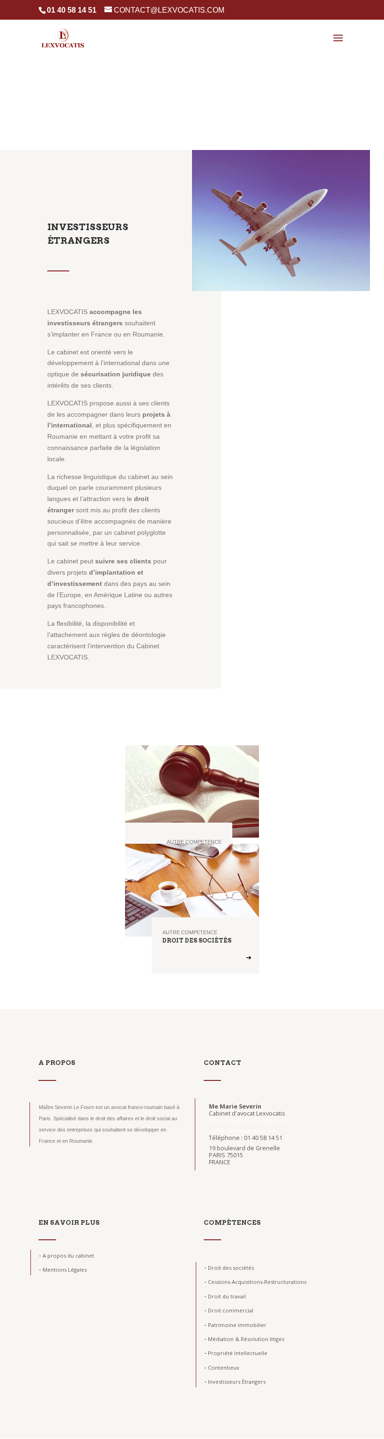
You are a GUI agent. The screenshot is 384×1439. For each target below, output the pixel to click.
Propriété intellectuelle (235, 1353)
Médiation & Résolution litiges (244, 1338)
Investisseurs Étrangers (235, 1381)
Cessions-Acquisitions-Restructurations (255, 1281)
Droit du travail (225, 1296)
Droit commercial (228, 1310)
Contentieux (221, 1367)
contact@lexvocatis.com (242, 1131)
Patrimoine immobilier (235, 1324)
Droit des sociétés (229, 1267)
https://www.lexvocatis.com (247, 1121)
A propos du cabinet (66, 1255)
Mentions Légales (63, 1269)
